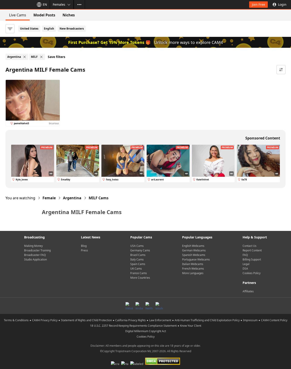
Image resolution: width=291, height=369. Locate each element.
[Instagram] (139, 305)
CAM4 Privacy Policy (45, 320)
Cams (98, 197)
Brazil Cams (138, 255)
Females (59, 4)
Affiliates (248, 291)
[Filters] (10, 28)
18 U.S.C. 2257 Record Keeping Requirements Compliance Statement (133, 326)
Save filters (56, 57)
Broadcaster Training (37, 250)
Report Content (252, 250)
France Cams (138, 273)
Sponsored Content (262, 138)
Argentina (72, 197)
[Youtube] (159, 305)
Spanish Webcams (193, 255)
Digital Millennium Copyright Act (145, 331)
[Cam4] (16, 4)
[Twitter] (149, 305)
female (49, 197)
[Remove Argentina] (24, 57)
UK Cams (136, 268)
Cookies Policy (252, 273)
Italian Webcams (192, 264)
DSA (245, 268)
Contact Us (249, 246)
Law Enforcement (160, 320)
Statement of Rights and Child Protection (86, 320)
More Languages (192, 273)
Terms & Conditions (16, 320)
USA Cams (137, 246)
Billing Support (252, 259)
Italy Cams (137, 259)
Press (84, 250)
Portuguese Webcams (196, 259)
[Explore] (79, 4)
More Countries (140, 278)
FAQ (245, 255)
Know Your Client (190, 326)
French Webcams (193, 268)
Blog (84, 246)
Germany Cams (140, 250)
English (49, 28)
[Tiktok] (129, 305)
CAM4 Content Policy (274, 320)
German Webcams (194, 250)
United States (29, 28)
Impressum (250, 320)
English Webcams (193, 246)
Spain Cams (137, 264)
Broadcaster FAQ (35, 255)
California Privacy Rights (130, 320)
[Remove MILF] (41, 57)
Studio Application (35, 259)
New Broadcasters (72, 28)
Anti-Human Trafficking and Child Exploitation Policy (207, 320)
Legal (246, 264)
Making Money (33, 246)
